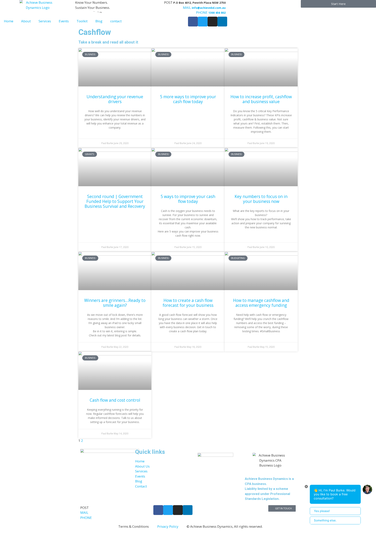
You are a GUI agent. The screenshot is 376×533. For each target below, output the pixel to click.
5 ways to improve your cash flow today (188, 199)
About (26, 21)
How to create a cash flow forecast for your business (188, 303)
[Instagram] (178, 510)
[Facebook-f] (158, 510)
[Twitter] (168, 510)
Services (45, 21)
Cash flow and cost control (115, 400)
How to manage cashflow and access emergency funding (261, 303)
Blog (98, 21)
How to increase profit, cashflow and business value (261, 99)
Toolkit (82, 21)
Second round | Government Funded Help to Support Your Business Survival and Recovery (115, 201)
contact (116, 21)
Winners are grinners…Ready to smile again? (115, 303)
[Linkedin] (188, 510)
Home (8, 21)
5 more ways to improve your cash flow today (188, 99)
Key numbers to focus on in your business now (261, 199)
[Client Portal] (230, 5)
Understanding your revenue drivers (115, 99)
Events (64, 21)
